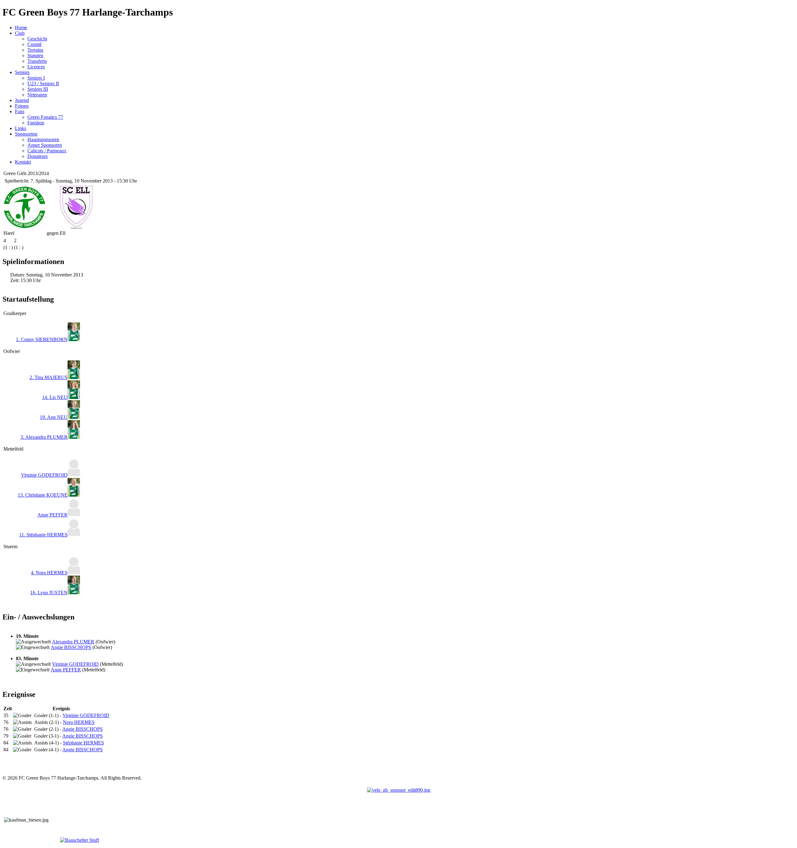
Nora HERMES (79, 722)
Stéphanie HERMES (83, 742)
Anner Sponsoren (44, 145)
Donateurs (37, 156)
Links (20, 128)
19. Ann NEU (54, 417)
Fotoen (22, 106)
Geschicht (37, 38)
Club (20, 33)
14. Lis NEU (55, 397)
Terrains (35, 50)
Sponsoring (26, 134)
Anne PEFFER (52, 514)
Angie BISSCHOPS (71, 647)
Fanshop (35, 122)
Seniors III (37, 89)
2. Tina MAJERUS (49, 377)
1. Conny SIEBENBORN (42, 339)
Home (21, 27)
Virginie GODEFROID (44, 475)
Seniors (22, 72)
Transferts (37, 61)
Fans (19, 111)
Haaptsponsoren (43, 139)
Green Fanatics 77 (45, 117)
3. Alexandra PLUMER (44, 437)
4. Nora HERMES (49, 572)
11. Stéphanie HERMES (43, 534)
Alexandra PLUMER (73, 641)
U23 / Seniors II (43, 83)
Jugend (22, 100)
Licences (36, 66)
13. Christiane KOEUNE (43, 495)
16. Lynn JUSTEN (49, 592)
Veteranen (37, 94)
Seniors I (36, 78)
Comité (34, 44)
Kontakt (23, 162)
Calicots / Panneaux (46, 150)
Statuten (35, 55)
